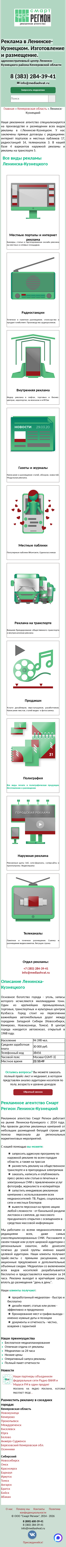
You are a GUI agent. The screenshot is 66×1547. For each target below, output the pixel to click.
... (32, 1393)
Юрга (4, 1433)
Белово (6, 1437)
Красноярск (9, 1468)
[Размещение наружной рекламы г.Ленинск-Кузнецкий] (33, 822)
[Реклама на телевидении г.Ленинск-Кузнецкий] (33, 899)
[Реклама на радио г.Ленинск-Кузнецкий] (33, 278)
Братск (5, 1489)
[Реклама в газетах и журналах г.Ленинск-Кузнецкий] (33, 433)
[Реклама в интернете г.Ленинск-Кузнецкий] (33, 201)
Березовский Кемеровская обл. (22, 1445)
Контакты (39, 1509)
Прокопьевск (9, 1421)
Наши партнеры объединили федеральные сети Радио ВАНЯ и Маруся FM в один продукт (35, 1380)
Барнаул (6, 1472)
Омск (4, 1464)
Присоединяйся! (33, 1542)
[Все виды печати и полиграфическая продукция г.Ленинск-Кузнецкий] (33, 744)
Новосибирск (10, 1460)
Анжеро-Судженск (13, 1441)
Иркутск (6, 1477)
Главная (9, 109)
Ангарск (6, 1485)
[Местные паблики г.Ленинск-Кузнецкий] (33, 511)
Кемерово (8, 1417)
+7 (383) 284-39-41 (36, 968)
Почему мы (23, 1509)
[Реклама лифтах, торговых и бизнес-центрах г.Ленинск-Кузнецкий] (33, 356)
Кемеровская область (32, 109)
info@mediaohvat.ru (36, 973)
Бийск (5, 1493)
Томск (5, 1481)
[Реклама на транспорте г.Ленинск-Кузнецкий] (33, 589)
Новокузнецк (10, 1413)
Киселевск (8, 1429)
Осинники (8, 1449)
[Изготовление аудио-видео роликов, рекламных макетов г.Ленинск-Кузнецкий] (33, 666)
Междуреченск (11, 1425)
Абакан (6, 1497)
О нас (9, 1509)
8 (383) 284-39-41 (33, 1525)
